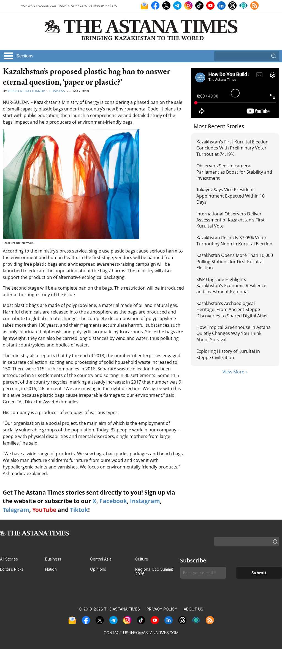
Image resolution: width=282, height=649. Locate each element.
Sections (24, 56)
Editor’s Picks (11, 569)
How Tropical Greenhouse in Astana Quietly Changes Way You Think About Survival (233, 333)
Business (57, 91)
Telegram (16, 510)
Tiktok (79, 510)
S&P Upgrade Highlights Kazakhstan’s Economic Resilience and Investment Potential (231, 285)
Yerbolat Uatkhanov (26, 91)
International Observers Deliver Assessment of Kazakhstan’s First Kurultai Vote (230, 220)
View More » (235, 372)
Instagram (145, 501)
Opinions (98, 569)
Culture (141, 559)
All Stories (9, 559)
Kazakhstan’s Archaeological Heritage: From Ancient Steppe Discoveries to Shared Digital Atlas (231, 309)
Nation (51, 569)
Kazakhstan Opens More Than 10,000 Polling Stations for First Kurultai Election (234, 261)
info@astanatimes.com (154, 632)
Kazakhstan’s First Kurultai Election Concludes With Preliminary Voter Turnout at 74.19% (232, 148)
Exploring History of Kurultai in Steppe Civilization (228, 354)
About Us (193, 609)
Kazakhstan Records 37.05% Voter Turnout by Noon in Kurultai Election (234, 241)
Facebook (113, 501)
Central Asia (101, 559)
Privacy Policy (162, 609)
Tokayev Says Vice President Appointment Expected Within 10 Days (230, 196)
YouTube (44, 510)
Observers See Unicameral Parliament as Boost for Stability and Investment (234, 172)
